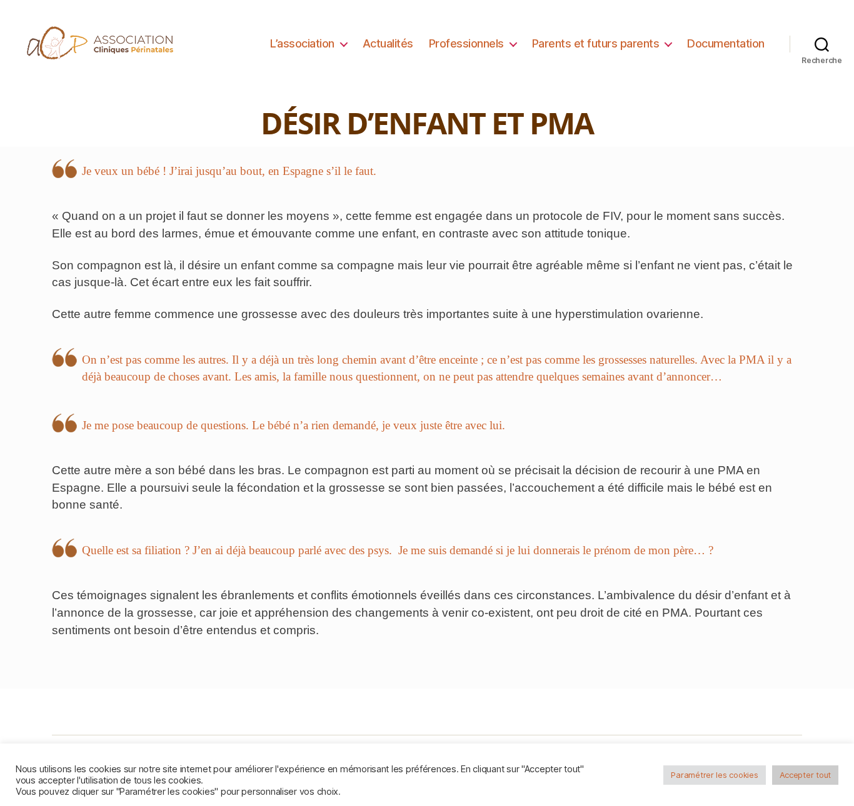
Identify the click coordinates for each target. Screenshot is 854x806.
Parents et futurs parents (596, 43)
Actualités (388, 43)
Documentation (726, 43)
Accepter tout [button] (805, 775)
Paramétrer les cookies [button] (714, 775)
